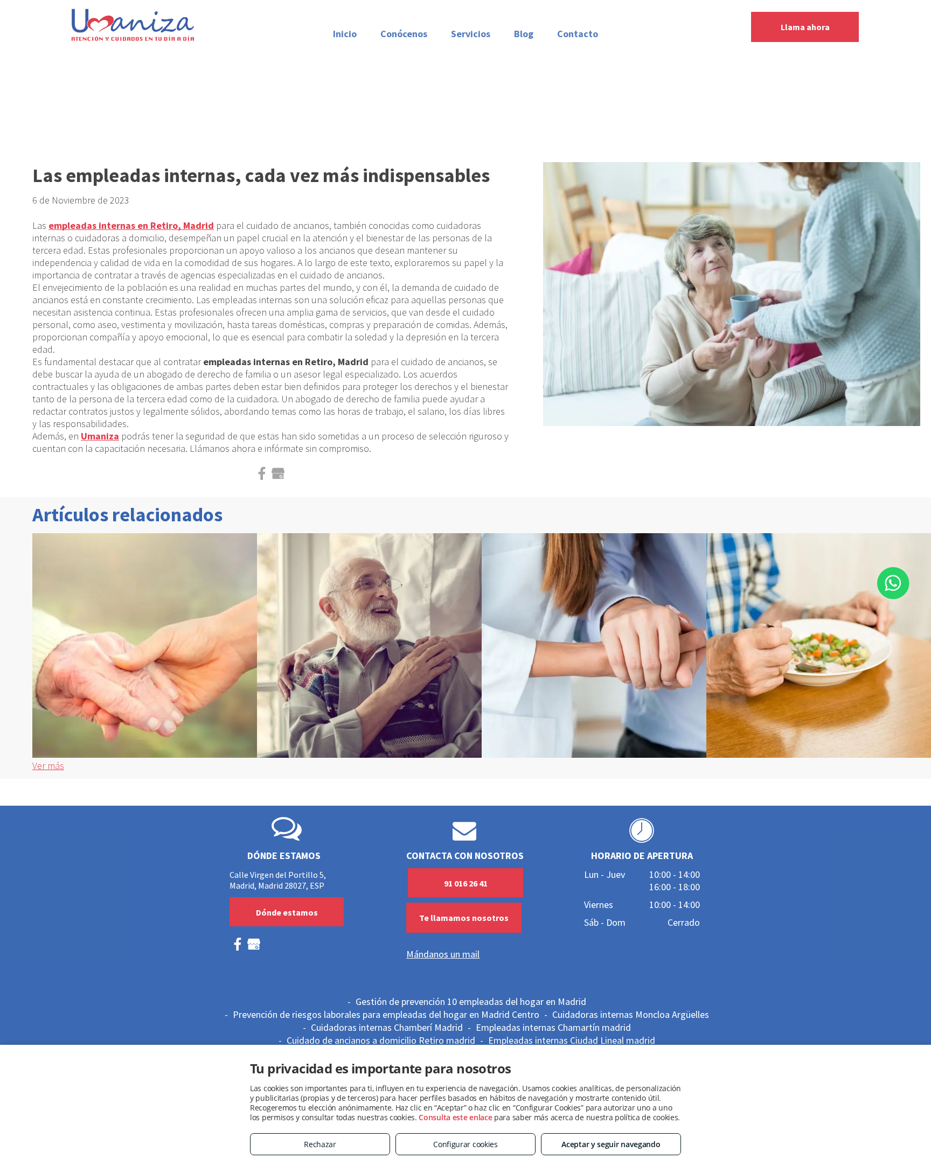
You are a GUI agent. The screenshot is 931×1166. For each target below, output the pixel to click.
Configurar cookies (465, 1144)
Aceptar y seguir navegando (610, 1144)
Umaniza (100, 436)
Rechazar (320, 1144)
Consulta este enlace (455, 1117)
